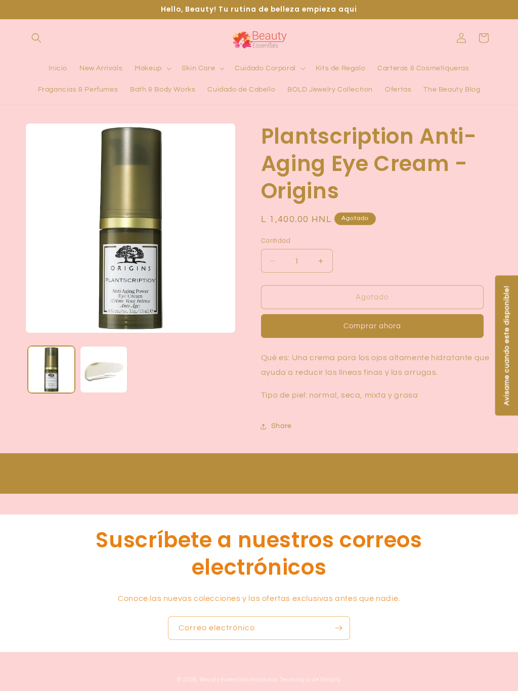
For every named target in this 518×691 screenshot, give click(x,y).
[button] (36, 38)
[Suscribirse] (338, 628)
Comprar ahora (372, 326)
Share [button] (281, 425)
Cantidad (275, 240)
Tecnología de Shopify (310, 679)
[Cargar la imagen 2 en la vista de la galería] (103, 369)
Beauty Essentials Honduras (239, 679)
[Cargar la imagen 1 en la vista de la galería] (51, 369)
